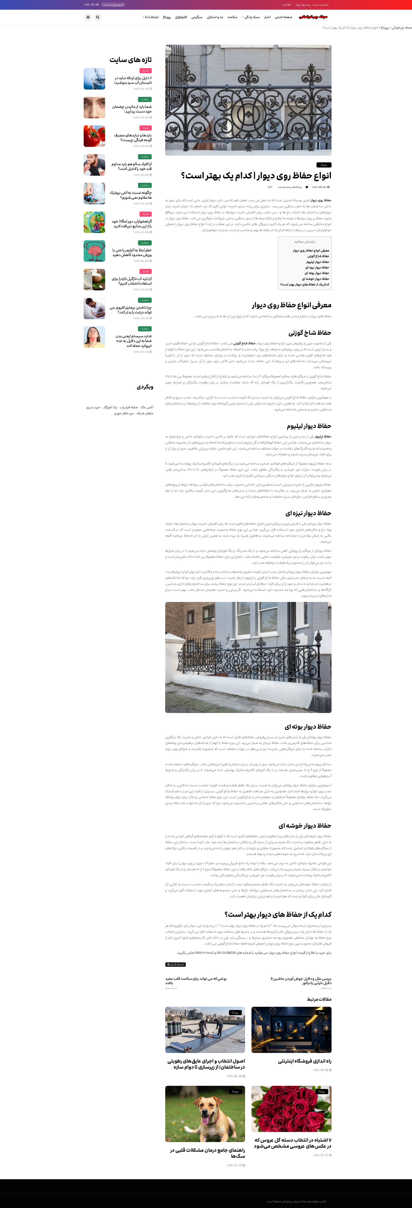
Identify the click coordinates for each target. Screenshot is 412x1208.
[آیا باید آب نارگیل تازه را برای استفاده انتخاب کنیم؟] (94, 279)
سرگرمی (197, 17)
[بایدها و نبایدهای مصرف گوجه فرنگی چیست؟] (94, 136)
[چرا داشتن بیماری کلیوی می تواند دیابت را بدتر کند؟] (94, 308)
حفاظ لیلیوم (323, 436)
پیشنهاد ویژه (303, 5)
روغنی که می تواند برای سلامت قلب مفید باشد (196, 982)
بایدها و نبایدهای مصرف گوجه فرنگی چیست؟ (133, 138)
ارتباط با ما (152, 17)
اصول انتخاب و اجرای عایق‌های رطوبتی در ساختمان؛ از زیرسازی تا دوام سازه (206, 1064)
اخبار (267, 17)
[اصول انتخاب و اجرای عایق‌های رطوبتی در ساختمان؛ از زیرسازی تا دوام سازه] (205, 1030)
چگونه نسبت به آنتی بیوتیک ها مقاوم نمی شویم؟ (131, 195)
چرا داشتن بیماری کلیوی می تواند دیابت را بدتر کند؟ (131, 310)
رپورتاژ (167, 17)
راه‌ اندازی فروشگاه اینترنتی (305, 1061)
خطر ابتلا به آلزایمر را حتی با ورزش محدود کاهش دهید (132, 252)
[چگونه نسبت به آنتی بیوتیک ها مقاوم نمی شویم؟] (94, 193)
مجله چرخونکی (402, 27)
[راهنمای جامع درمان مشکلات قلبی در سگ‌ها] (205, 1114)
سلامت (232, 17)
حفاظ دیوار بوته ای (317, 273)
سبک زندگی (252, 17)
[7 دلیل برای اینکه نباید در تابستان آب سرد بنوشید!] (94, 79)
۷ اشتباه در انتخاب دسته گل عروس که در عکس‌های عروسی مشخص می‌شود (293, 1143)
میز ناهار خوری (124, 413)
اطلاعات (286, 5)
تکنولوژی (181, 17)
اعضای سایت (320, 5)
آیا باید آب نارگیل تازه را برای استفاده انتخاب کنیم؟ (132, 281)
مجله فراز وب (129, 407)
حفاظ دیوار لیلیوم (317, 262)
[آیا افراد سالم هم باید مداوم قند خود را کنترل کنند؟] (94, 165)
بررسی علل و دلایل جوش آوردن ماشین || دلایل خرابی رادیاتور (301, 982)
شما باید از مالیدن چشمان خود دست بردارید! (132, 109)
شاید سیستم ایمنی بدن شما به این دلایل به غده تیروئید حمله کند (134, 340)
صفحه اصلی (283, 17)
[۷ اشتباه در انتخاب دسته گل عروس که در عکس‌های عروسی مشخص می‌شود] (291, 1109)
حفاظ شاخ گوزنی (318, 256)
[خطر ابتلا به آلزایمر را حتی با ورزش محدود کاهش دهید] (94, 251)
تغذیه (145, 70)
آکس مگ (147, 407)
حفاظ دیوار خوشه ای (315, 279)
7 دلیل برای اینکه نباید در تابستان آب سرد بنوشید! (133, 80)
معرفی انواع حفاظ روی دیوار (311, 250)
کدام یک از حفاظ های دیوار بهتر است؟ (304, 284)
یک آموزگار (110, 407)
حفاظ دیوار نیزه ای (317, 267)
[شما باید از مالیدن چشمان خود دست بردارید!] (94, 107)
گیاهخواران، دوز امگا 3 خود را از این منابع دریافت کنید (132, 224)
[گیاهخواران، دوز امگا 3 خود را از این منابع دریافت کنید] (94, 222)
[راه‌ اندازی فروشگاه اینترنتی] (291, 1030)
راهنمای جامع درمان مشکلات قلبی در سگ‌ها (207, 1153)
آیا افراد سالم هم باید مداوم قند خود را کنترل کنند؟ (132, 166)
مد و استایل (215, 17)
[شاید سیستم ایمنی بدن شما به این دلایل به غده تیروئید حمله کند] (94, 337)
